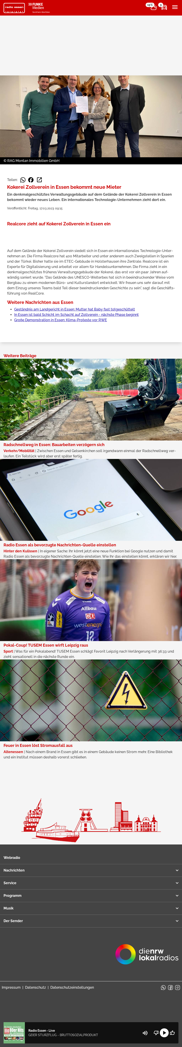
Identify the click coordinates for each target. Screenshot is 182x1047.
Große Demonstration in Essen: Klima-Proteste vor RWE (60, 320)
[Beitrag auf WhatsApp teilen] (23, 180)
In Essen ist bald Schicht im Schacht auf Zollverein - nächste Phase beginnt (76, 315)
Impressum (11, 987)
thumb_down (156, 1032)
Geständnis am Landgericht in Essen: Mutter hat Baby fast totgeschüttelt (74, 309)
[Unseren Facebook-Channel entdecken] (170, 987)
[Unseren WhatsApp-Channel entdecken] (163, 987)
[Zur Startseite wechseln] (14, 8)
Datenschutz (35, 987)
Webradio (12, 858)
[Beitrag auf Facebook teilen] (31, 180)
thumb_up (172, 1032)
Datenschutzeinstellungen (72, 987)
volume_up (145, 1033)
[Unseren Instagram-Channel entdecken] (177, 987)
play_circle (164, 1032)
